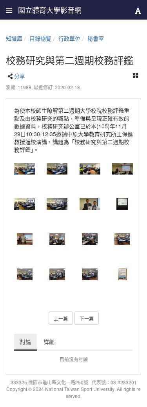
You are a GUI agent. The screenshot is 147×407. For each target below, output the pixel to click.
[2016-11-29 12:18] (90, 274)
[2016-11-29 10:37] (90, 169)
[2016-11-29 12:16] (90, 204)
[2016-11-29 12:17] (24, 274)
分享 (19, 76)
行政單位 (69, 38)
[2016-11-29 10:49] (24, 204)
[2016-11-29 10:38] (122, 169)
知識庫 (14, 38)
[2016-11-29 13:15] (122, 274)
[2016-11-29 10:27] (24, 239)
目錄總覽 (40, 38)
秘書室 (95, 38)
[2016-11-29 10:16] (122, 204)
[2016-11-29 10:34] (57, 239)
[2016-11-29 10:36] (24, 169)
